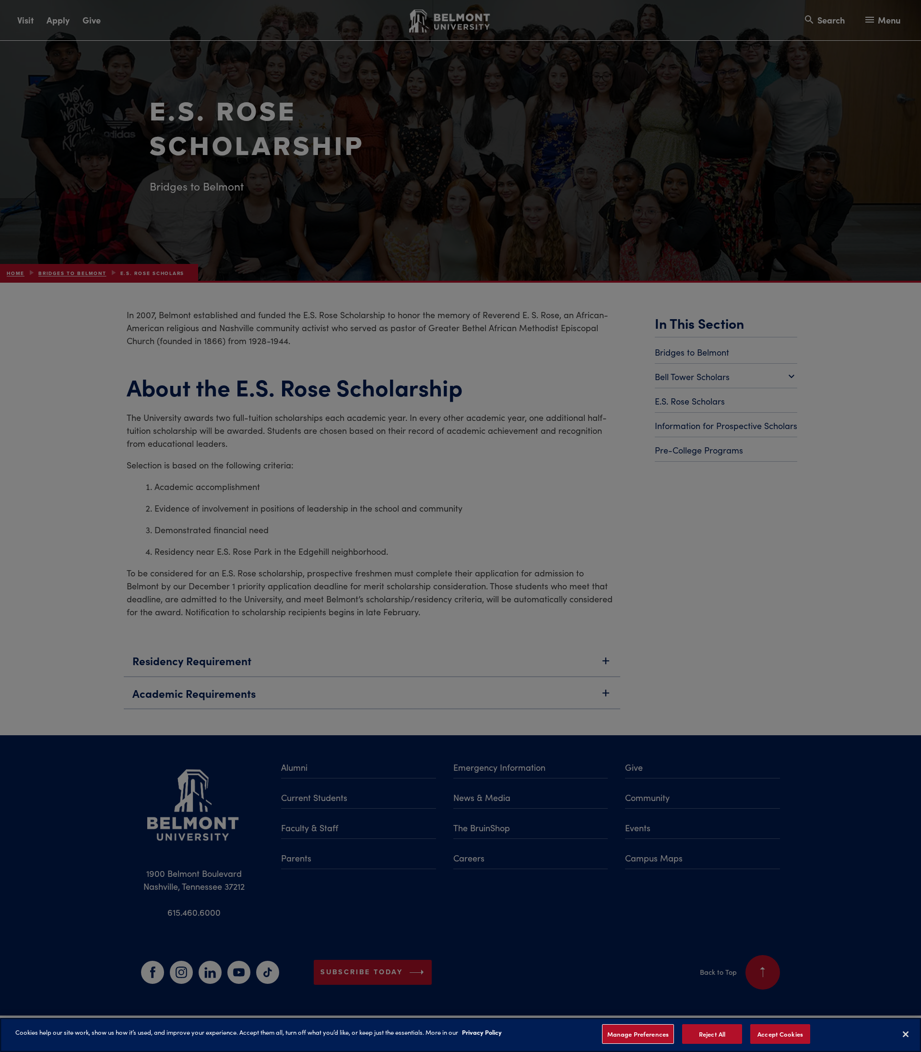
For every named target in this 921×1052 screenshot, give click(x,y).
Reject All (712, 1034)
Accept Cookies (780, 1034)
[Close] (905, 1034)
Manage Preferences (638, 1034)
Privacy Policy (482, 1032)
